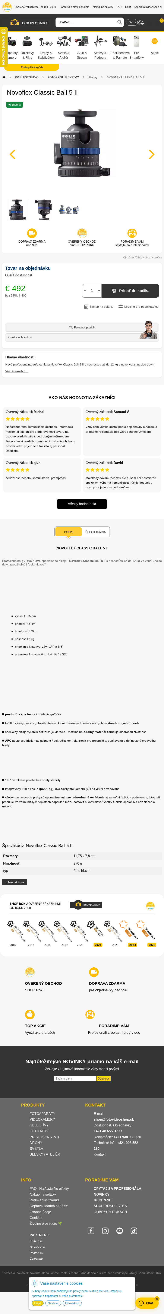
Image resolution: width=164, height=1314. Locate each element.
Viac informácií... (16, 371)
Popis (68, 532)
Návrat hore (15, 882)
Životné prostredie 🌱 (46, 1223)
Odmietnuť (72, 1303)
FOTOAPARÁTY (42, 1114)
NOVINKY (102, 1194)
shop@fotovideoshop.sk (114, 1119)
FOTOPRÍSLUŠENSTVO (63, 77)
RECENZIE (102, 1200)
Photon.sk (36, 1252)
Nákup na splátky (43, 1194)
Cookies (36, 1218)
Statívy (92, 77)
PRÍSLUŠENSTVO (26, 77)
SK (131, 22)
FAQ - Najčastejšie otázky (49, 1188)
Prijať (37, 1303)
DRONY (36, 1143)
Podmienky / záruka (45, 1200)
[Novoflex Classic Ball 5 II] (82, 151)
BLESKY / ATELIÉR (45, 1154)
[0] (157, 22)
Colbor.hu (36, 1258)
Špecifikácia (95, 532)
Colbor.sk (36, 1241)
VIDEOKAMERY (42, 1119)
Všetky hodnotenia (82, 504)
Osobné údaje (40, 1212)
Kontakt (99, 1154)
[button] (157, 1298)
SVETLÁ (37, 1148)
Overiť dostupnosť (18, 275)
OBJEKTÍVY (39, 1125)
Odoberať (103, 1078)
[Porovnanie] (141, 22)
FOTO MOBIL (40, 1131)
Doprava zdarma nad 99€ (49, 1206)
